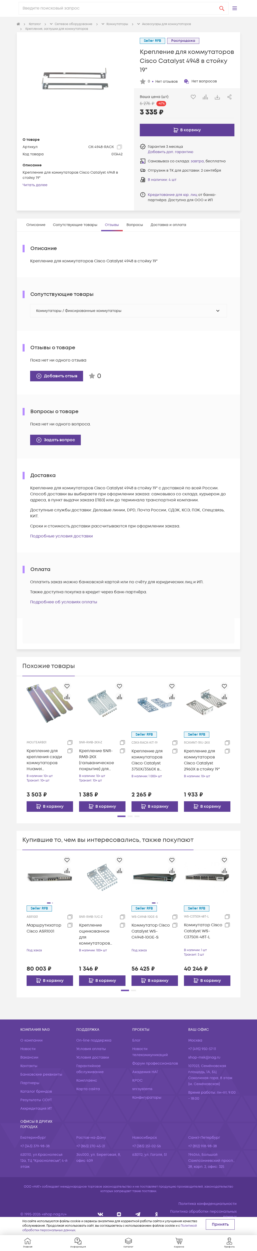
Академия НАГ (145, 1072)
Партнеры (29, 1083)
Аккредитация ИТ (36, 1108)
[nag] (156, 1214)
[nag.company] (100, 1214)
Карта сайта (88, 1089)
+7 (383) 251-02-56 (146, 1146)
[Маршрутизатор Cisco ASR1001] (50, 877)
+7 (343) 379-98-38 (35, 1146)
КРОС (137, 1080)
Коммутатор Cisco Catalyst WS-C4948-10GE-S (151, 931)
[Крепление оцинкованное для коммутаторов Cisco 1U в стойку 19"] (102, 877)
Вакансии (29, 1057)
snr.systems (142, 1089)
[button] (234, 8)
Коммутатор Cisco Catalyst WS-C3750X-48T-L (203, 931)
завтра (197, 161)
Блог (136, 1040)
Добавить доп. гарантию (170, 152)
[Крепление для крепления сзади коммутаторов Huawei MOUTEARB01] (50, 703)
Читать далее (35, 185)
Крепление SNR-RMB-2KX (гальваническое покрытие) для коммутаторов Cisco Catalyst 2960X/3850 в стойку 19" (96, 760)
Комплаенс (86, 1080)
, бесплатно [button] (208, 161)
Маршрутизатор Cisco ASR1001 (44, 928)
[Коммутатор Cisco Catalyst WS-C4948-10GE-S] (155, 877)
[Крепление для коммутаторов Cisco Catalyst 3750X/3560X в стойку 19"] (155, 703)
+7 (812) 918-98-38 (202, 1146)
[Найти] (222, 8)
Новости (28, 1049)
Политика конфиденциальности (207, 1203)
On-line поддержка (93, 1040)
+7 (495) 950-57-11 (202, 1049)
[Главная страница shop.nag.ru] (18, 24)
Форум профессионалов (155, 1063)
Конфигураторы (146, 1097)
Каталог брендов (36, 1091)
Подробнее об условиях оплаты (63, 602)
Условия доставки (92, 1057)
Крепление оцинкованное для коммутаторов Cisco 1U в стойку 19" (96, 934)
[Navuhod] (119, 1214)
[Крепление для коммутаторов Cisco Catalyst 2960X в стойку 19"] (207, 703)
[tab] (36, 224)
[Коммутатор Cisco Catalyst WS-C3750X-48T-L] (207, 877)
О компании (31, 1040)
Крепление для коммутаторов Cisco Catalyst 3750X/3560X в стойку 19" (147, 760)
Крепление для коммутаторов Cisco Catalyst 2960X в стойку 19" (202, 760)
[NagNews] (138, 1214)
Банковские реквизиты (41, 1074)
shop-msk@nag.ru (204, 1057)
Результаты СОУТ (36, 1100)
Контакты (28, 1066)
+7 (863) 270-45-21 (90, 1146)
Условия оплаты (91, 1049)
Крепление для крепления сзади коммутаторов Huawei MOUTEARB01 (44, 760)
